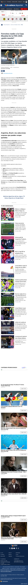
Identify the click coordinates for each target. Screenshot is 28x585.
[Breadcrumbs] (2, 25)
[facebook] (16, 548)
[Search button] (26, 5)
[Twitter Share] (4, 71)
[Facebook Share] (2, 71)
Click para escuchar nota (8, 73)
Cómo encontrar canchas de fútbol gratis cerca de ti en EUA (20, 224)
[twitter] (10, 548)
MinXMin (23, 15)
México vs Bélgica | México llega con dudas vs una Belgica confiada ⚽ (21, 210)
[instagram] (12, 548)
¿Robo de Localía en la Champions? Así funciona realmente (20, 323)
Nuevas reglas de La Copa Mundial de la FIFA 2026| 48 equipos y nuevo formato (21, 295)
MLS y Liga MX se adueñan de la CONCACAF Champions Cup (20, 252)
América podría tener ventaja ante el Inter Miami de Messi (21, 280)
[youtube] (14, 548)
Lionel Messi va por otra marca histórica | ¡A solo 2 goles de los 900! (21, 309)
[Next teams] (26, 19)
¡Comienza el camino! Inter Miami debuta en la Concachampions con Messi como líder (21, 337)
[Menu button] (1, 5)
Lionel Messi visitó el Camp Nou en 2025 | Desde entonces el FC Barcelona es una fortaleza (21, 266)
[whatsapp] (18, 548)
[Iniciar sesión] (26, 1)
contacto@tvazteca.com (18, 560)
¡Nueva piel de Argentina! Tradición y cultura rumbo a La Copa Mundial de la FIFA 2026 (21, 238)
